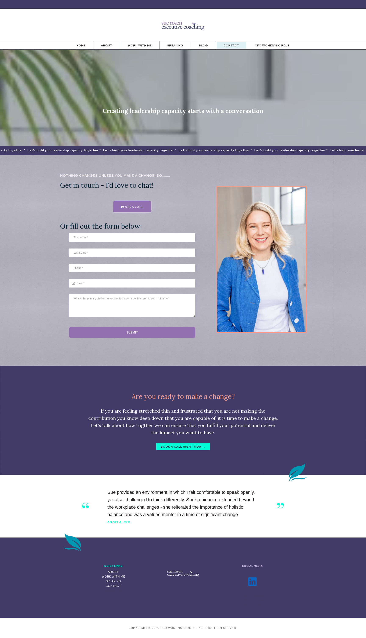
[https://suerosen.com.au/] (183, 573)
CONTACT (113, 586)
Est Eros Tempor (252, 600)
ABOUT (113, 572)
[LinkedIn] (252, 581)
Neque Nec (113, 590)
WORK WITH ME (113, 576)
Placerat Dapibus (252, 596)
